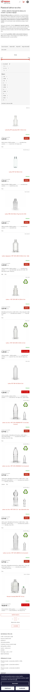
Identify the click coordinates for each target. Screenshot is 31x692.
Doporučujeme (5, 46)
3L (4, 93)
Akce (5, 66)
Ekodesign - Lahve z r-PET (6, 652)
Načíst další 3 (15, 614)
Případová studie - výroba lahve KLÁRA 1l (10, 664)
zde (16, 679)
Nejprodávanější (25, 46)
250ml (5, 87)
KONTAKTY (3, 640)
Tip (5, 70)
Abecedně (4, 49)
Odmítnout (8, 688)
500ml (5, 95)
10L (5, 80)
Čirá (2, 147)
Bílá (2, 274)
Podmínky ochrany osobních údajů (8, 644)
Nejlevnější (12, 46)
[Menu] (27, 1)
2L (4, 89)
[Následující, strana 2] (15, 619)
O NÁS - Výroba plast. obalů (7, 636)
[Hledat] (19, 1)
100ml (5, 78)
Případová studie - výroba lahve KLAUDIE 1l (10, 668)
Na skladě (6, 64)
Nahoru (16, 626)
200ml (5, 85)
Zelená (3, 484)
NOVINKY (3, 650)
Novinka (6, 68)
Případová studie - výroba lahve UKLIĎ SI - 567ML (11, 661)
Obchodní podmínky (5, 642)
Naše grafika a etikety (6, 646)
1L (4, 83)
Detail (26, 138)
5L (4, 100)
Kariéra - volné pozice (6, 648)
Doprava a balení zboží (6, 638)
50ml (5, 98)
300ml (5, 91)
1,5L (5, 76)
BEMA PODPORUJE (5, 654)
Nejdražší (18, 46)
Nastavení (15, 683)
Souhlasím (22, 688)
